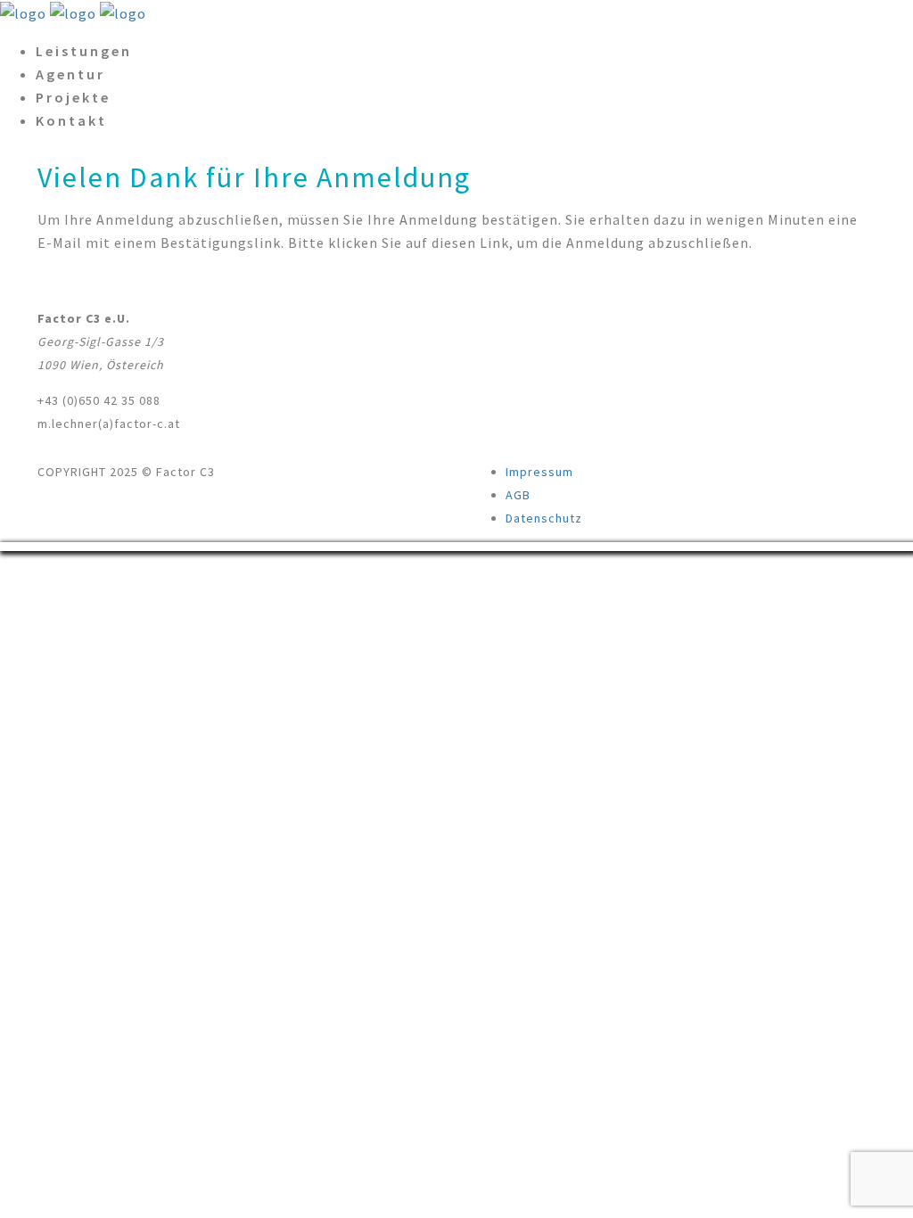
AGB (518, 495)
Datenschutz (544, 518)
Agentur (70, 74)
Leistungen (84, 51)
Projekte (73, 97)
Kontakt (71, 120)
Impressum (539, 472)
